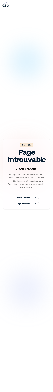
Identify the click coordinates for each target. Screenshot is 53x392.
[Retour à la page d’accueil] (5, 3)
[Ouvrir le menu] (48, 3)
